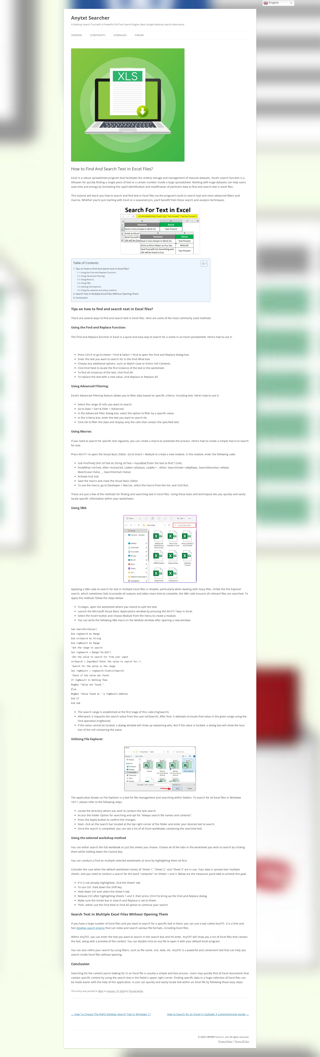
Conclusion (82, 297)
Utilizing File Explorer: (91, 286)
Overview (76, 35)
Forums (139, 35)
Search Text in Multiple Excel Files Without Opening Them (107, 293)
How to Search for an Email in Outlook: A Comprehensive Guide (208, 1014)
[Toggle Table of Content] (202, 264)
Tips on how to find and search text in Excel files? (102, 268)
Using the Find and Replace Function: (98, 272)
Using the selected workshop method (98, 290)
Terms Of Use (242, 1041)
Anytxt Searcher (90, 17)
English (273, 2)
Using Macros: (87, 279)
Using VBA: (86, 283)
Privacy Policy (225, 1041)
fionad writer (136, 991)
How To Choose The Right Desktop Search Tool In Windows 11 (111, 1014)
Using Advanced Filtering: (93, 276)
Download (120, 35)
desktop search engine (90, 928)
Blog (100, 991)
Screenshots (98, 35)
